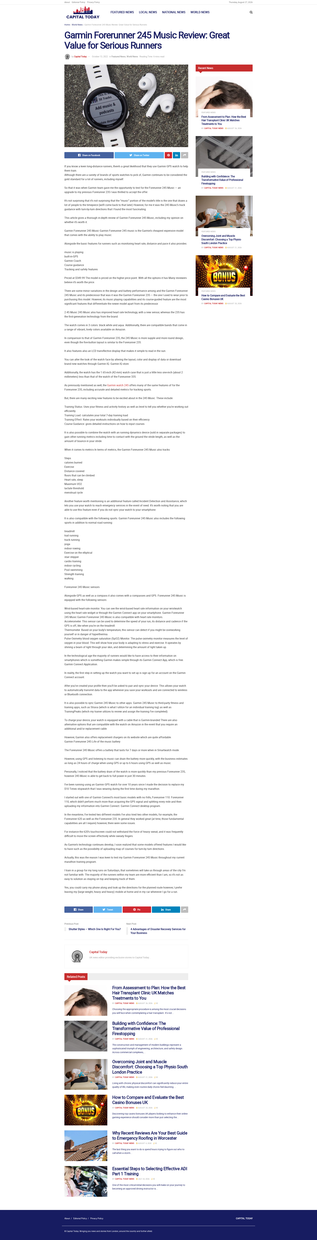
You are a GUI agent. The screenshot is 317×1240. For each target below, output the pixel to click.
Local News (148, 12)
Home (67, 24)
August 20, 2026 (145, 1107)
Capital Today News (124, 1003)
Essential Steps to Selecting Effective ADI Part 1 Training (149, 1171)
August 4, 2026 (144, 1143)
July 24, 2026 (143, 1179)
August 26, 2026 (145, 1003)
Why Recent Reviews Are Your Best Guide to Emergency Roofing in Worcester (149, 1135)
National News (173, 12)
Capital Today (80, 56)
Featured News (122, 12)
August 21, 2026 (145, 1039)
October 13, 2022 (100, 56)
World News (200, 12)
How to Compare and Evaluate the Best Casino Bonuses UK (148, 1099)
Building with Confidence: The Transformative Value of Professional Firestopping (145, 1028)
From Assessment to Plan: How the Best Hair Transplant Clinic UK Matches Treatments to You (149, 993)
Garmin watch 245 (118, 385)
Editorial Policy (78, 2)
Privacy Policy (93, 2)
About (67, 2)
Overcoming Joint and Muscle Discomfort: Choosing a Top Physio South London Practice (150, 1067)
